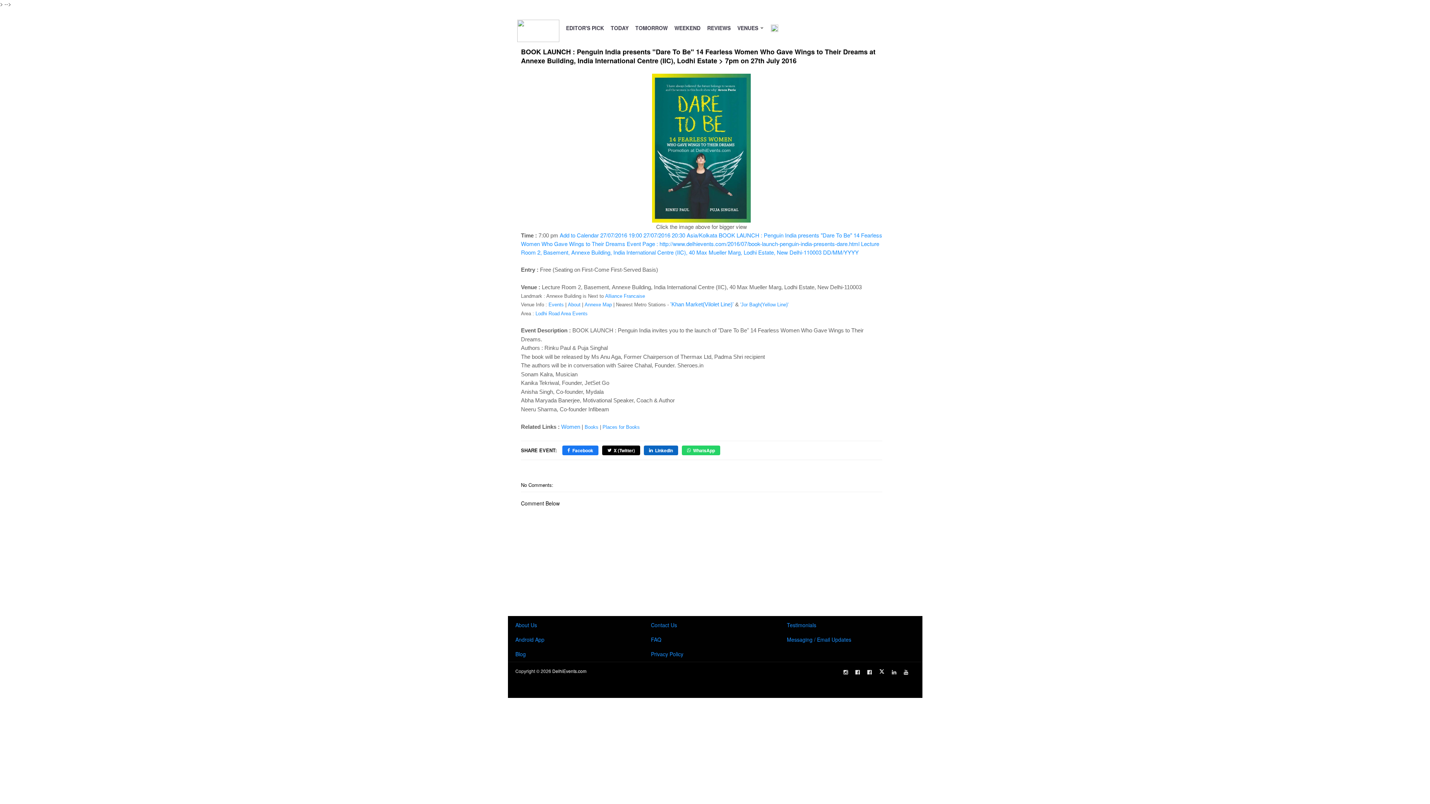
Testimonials (801, 625)
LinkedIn (664, 450)
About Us (526, 625)
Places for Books (621, 427)
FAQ (656, 639)
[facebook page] (857, 672)
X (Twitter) (624, 450)
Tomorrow (651, 28)
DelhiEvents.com (569, 671)
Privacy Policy (667, 654)
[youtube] (906, 672)
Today (620, 28)
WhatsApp (704, 450)
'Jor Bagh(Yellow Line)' (764, 304)
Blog (520, 654)
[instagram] (845, 672)
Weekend (687, 28)
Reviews (719, 28)
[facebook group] (869, 672)
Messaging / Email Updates (819, 639)
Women (570, 427)
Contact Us (664, 625)
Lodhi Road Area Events (562, 313)
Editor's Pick (585, 28)
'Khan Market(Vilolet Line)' (702, 304)
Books (591, 427)
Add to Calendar (701, 243)
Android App (529, 639)
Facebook (582, 450)
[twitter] (881, 671)
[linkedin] (894, 672)
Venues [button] (748, 28)
